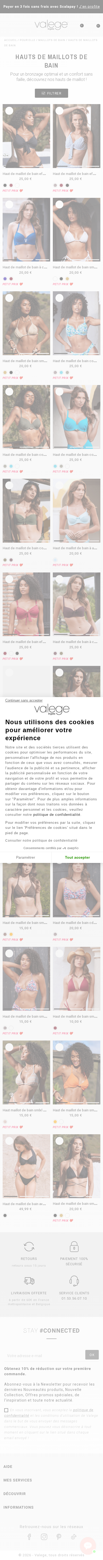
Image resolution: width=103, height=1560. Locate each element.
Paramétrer (25, 857)
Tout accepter (77, 857)
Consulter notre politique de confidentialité (41, 840)
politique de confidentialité (56, 815)
